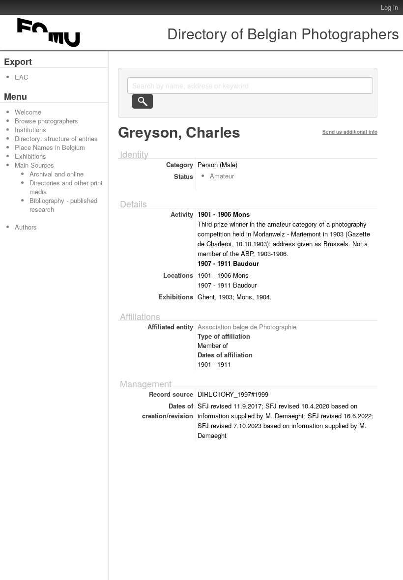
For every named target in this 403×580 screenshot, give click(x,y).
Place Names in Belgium (50, 147)
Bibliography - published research (63, 205)
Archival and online (56, 173)
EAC (21, 77)
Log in (389, 7)
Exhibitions (30, 156)
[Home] (49, 47)
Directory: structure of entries (56, 138)
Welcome (28, 111)
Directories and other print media (66, 187)
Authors (26, 227)
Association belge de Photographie (247, 326)
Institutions (30, 129)
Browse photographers (46, 120)
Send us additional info (349, 131)
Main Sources (34, 165)
